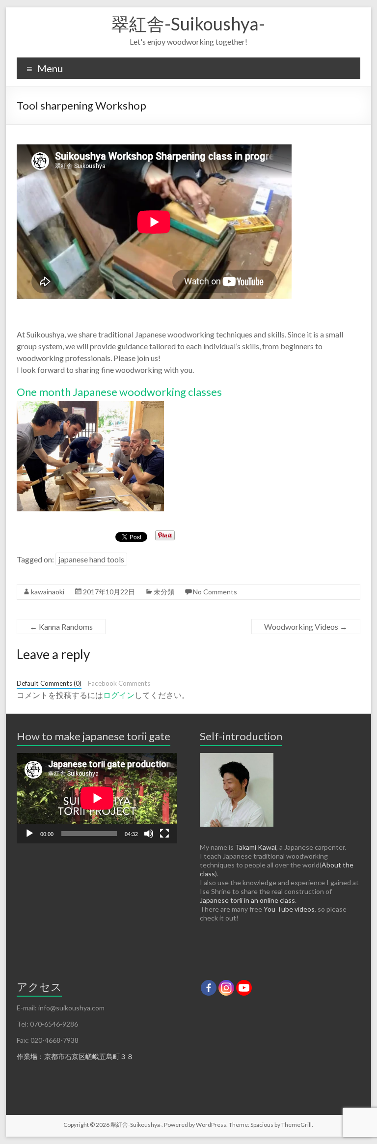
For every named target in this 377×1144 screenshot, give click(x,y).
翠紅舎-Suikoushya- (188, 23)
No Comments (215, 591)
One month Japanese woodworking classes (119, 391)
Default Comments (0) (49, 683)
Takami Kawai (255, 847)
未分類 (164, 591)
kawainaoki (47, 591)
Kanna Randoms (61, 626)
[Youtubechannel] (244, 988)
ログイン (119, 694)
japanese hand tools (91, 559)
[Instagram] (226, 988)
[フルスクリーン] (164, 833)
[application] (97, 798)
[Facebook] (208, 988)
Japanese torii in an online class (247, 900)
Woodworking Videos (306, 626)
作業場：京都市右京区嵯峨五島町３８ (75, 1056)
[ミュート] (149, 833)
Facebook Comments (119, 683)
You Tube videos (289, 909)
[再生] (29, 833)
